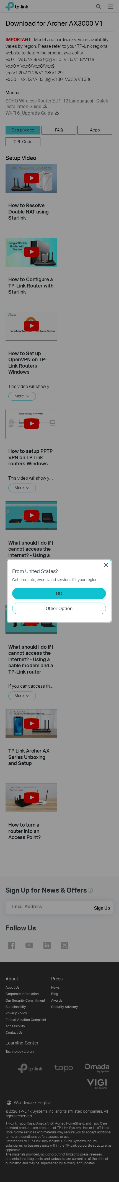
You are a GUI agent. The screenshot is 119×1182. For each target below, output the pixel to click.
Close (106, 565)
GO (59, 593)
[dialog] (59, 591)
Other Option (59, 608)
